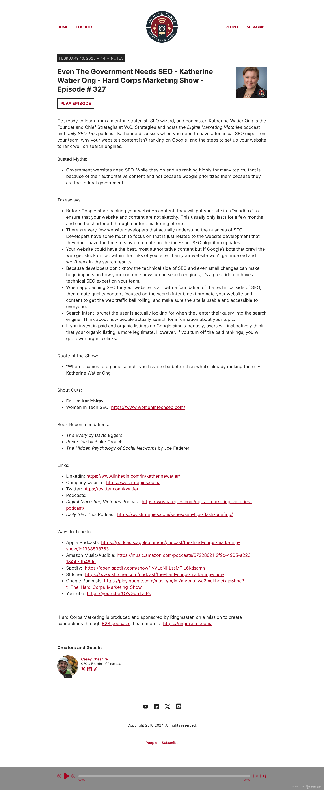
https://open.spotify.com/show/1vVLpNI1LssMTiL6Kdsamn (145, 568)
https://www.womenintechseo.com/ (148, 407)
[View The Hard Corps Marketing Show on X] (167, 706)
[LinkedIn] (89, 669)
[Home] (162, 27)
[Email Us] (178, 705)
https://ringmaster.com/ (187, 623)
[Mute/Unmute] (264, 776)
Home (62, 27)
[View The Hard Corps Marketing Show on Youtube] (145, 706)
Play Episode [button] (75, 103)
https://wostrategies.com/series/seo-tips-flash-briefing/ (175, 514)
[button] (164, 776)
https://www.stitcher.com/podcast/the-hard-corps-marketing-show (154, 574)
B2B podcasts (116, 623)
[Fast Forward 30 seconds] (73, 776)
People (232, 27)
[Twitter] (83, 669)
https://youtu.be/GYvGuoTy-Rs (119, 593)
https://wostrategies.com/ (133, 482)
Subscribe (257, 27)
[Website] (95, 669)
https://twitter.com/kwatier (110, 489)
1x (257, 776)
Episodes (84, 27)
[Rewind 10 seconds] (59, 776)
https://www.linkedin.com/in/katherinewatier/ (133, 476)
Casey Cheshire (94, 659)
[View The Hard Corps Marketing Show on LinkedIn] (156, 706)
